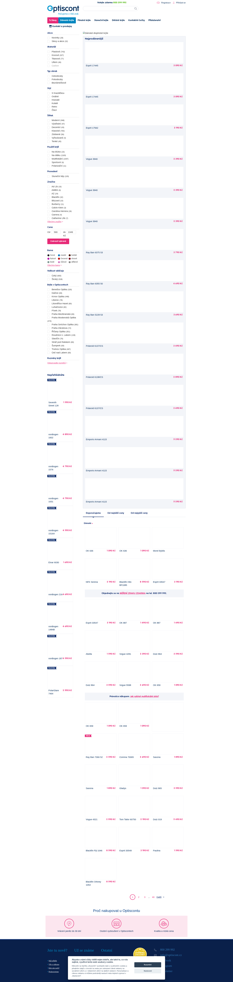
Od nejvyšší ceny (139, 513)
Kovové (57, 55)
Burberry (57, 204)
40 (153, 897)
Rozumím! (148, 965)
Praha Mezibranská (62, 314)
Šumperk (57, 345)
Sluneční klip (60, 176)
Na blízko (58, 152)
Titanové (57, 58)
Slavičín (57, 338)
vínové (74, 258)
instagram (166, 965)
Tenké (56, 141)
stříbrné (74, 262)
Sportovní (57, 162)
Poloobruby (57, 79)
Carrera (56, 214)
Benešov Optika (61, 289)
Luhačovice (59, 307)
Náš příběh (53, 961)
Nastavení (148, 971)
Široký (56, 279)
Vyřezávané (58, 138)
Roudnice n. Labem (63, 335)
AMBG (56, 190)
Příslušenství (154, 20)
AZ (54, 193)
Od (48, 232)
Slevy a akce (59, 41)
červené (64, 258)
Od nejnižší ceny (115, 513)
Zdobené (57, 134)
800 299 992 (119, 3)
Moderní (57, 120)
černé (52, 255)
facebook (165, 960)
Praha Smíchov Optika (64, 324)
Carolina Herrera (61, 211)
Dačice (56, 293)
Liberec (57, 300)
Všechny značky (54, 222)
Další (159, 897)
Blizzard (57, 200)
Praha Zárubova (61, 328)
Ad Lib (56, 186)
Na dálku (58, 155)
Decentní (57, 127)
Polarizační (58, 166)
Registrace (166, 3)
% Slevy (53, 20)
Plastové (58, 51)
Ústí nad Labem (61, 352)
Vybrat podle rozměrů (56, 363)
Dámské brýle (67, 20)
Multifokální (59, 159)
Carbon (55, 65)
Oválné (55, 96)
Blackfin (57, 197)
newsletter (166, 971)
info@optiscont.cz (171, 955)
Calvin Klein (58, 207)
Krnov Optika (60, 296)
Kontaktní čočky (136, 20)
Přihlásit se (181, 3)
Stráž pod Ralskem (62, 342)
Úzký (56, 275)
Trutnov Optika (61, 349)
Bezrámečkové (58, 83)
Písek (56, 310)
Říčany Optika (60, 331)
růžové (64, 262)
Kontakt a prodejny (62, 26)
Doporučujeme (93, 513)
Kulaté (54, 103)
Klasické (58, 131)
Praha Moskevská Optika (61, 319)
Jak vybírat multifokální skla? (144, 696)
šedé (52, 262)
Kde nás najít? (54, 968)
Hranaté (55, 100)
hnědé (74, 255)
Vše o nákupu (54, 964)
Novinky (57, 37)
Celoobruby (57, 76)
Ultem (56, 62)
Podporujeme (54, 972)
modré (63, 255)
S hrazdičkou (57, 93)
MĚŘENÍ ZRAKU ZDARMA (133, 593)
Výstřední (58, 124)
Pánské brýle (84, 20)
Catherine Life (59, 218)
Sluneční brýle (101, 20)
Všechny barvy (53, 265)
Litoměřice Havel (61, 303)
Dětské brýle (118, 20)
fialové (53, 258)
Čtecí (54, 110)
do (64, 232)
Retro (54, 106)
